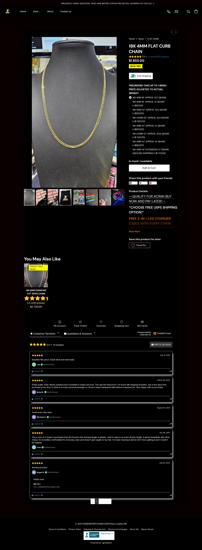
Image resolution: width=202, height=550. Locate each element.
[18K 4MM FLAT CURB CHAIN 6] (105, 197)
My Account (60, 325)
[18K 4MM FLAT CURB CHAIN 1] (41, 197)
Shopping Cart (121, 325)
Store (141, 38)
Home (132, 38)
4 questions (164, 57)
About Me (134, 529)
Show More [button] (134, 231)
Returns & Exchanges (117, 529)
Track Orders (80, 325)
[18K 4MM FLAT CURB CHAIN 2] (53, 197)
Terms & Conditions (57, 529)
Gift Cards (142, 325)
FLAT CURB (153, 38)
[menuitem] (172, 32)
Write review (162, 344)
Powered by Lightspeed (101, 542)
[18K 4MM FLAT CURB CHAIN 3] (65, 197)
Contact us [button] (65, 11)
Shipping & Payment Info (95, 529)
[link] (116, 3)
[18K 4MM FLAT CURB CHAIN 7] (118, 197)
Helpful (37, 371)
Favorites (101, 325)
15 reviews (152, 57)
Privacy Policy (75, 529)
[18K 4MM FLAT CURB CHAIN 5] (92, 197)
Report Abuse (147, 529)
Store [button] (36, 11)
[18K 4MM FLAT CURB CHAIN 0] (29, 197)
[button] (7, 11)
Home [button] (23, 11)
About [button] (50, 11)
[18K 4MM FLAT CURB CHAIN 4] (79, 197)
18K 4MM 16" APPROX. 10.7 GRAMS (149, 97)
